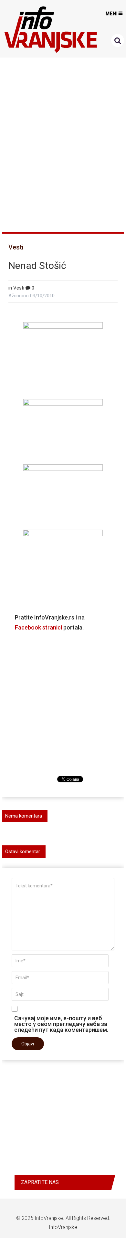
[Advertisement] (63, 142)
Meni (112, 13)
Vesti (16, 247)
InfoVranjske (49, 1218)
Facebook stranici (38, 627)
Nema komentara (23, 816)
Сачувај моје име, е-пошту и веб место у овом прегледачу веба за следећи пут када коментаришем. (61, 1024)
